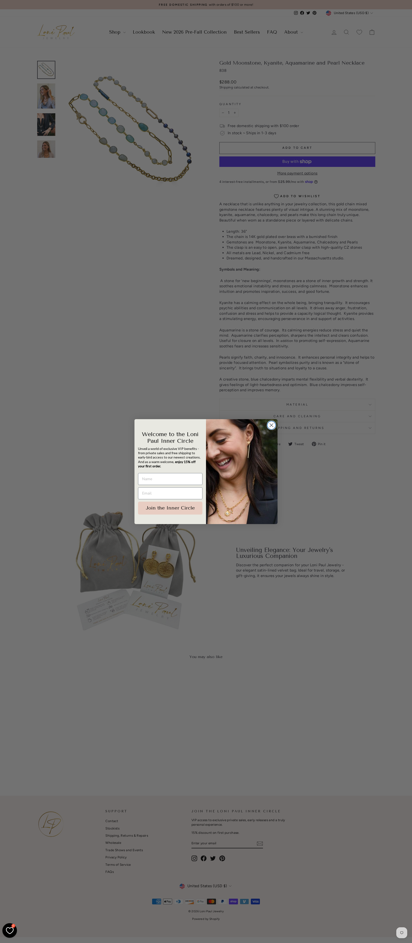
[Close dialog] (271, 425)
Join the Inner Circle (170, 508)
